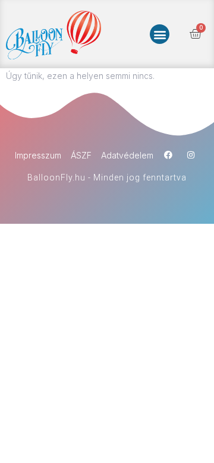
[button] (159, 34)
